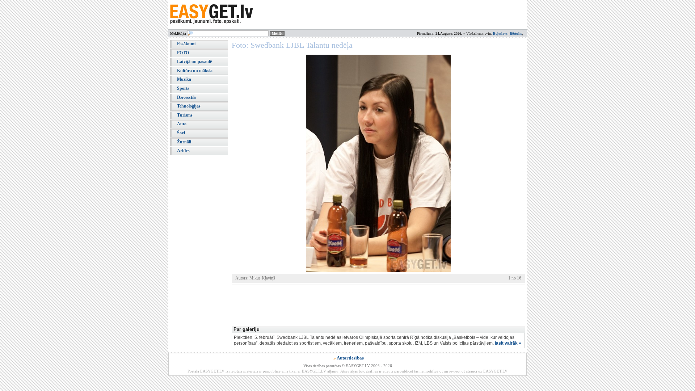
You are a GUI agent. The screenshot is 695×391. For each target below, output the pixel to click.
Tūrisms (185, 115)
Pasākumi (186, 43)
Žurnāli (184, 141)
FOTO (183, 52)
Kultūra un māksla (194, 70)
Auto (181, 123)
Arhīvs (183, 150)
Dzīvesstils (186, 97)
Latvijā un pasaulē (194, 61)
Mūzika (184, 79)
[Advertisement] (363, 305)
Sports (183, 88)
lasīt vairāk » (508, 343)
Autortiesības (350, 358)
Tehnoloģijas (189, 106)
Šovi (181, 132)
